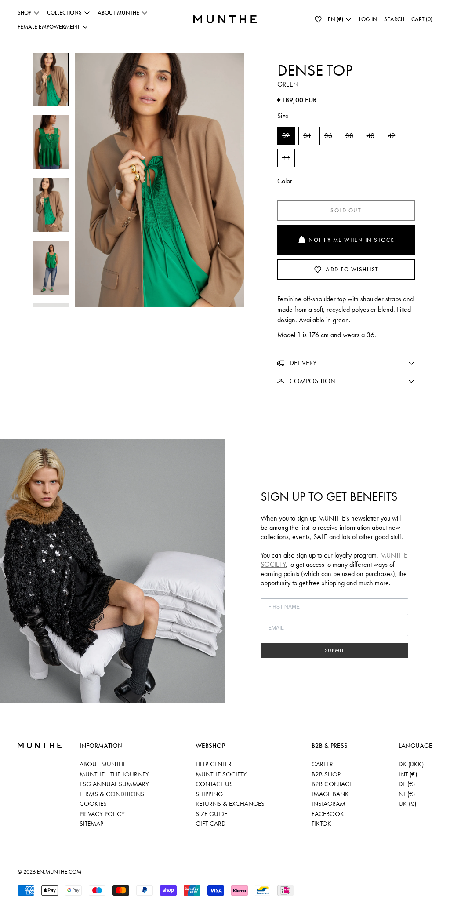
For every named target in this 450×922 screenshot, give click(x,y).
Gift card (210, 823)
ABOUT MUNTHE (103, 764)
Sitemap (91, 823)
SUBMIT (334, 650)
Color (284, 181)
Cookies (93, 803)
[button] (318, 19)
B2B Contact (332, 784)
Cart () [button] (421, 19)
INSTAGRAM (328, 803)
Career (322, 764)
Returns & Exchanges (230, 803)
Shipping (209, 794)
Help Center (214, 764)
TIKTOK (321, 823)
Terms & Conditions (112, 794)
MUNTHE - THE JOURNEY (114, 774)
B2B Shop (326, 774)
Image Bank (330, 794)
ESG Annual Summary (114, 784)
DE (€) (407, 784)
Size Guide (211, 813)
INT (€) (408, 774)
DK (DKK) (411, 764)
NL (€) (407, 794)
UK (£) (407, 803)
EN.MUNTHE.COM (59, 871)
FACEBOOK (328, 813)
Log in (368, 19)
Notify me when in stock (351, 240)
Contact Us (214, 784)
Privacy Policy (102, 813)
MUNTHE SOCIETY (221, 774)
